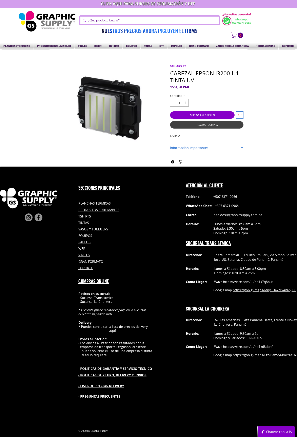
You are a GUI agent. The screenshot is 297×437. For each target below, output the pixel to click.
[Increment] (185, 102)
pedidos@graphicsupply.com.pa (238, 215)
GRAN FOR (86, 261)
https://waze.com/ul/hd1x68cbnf (247, 346)
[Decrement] (173, 102)
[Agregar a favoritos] (239, 115)
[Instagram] (29, 217)
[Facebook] (38, 217)
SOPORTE (85, 268)
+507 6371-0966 (227, 206)
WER (81, 248)
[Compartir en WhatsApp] (180, 161)
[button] (237, 35)
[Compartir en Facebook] (172, 161)
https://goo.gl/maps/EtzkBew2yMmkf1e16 (264, 355)
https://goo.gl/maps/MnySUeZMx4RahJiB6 (264, 290)
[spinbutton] (179, 102)
